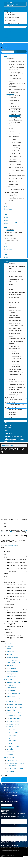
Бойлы (5, 773)
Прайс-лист (9, 2)
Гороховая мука (12, 102)
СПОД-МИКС (9, 648)
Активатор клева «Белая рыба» (13, 670)
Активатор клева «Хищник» (12, 671)
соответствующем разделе (11, 545)
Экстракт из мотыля (11, 702)
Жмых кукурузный (13, 181)
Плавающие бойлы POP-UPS (15, 100)
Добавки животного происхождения (15, 15)
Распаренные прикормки (12, 723)
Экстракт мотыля (15, 151)
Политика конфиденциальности (8, 852)
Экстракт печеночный (16, 142)
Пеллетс (11, 125)
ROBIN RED (14, 139)
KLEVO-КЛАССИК (10, 665)
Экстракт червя (15, 147)
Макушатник (11, 131)
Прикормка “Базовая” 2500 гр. (15, 108)
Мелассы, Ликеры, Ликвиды (13, 23)
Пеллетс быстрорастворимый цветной (15, 698)
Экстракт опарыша (16, 153)
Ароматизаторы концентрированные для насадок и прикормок (13, 437)
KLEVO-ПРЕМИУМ (10, 666)
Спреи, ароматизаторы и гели (10, 766)
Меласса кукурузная (13, 197)
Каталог (6, 11)
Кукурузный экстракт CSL (12, 760)
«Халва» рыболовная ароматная (16, 130)
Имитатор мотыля (13, 75)
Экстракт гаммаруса (16, 145)
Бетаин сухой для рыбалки (14, 158)
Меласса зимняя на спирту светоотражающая (16, 705)
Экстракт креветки (16, 150)
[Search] (15, 51)
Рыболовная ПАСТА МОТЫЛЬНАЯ (16, 114)
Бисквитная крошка (11, 696)
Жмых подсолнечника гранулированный (17, 89)
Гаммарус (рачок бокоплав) (15, 156)
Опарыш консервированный (15, 78)
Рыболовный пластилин (11, 668)
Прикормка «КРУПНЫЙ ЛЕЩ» (15, 109)
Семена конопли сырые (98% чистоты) (14, 716)
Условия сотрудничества (12, 4)
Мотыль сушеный (10, 749)
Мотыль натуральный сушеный (15, 159)
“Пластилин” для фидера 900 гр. (15, 119)
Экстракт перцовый (16, 141)
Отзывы (6, 34)
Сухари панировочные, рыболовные (16, 173)
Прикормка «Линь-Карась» (12, 657)
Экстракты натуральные (14, 136)
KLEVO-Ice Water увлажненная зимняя (17, 59)
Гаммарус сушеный (10, 751)
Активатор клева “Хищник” (14, 122)
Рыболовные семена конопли (15, 184)
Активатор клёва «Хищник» (12, 684)
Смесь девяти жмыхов (11, 673)
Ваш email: (3, 803)
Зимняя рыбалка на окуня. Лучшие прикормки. (10, 833)
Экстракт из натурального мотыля (16, 91)
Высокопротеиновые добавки (13, 17)
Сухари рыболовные (11, 690)
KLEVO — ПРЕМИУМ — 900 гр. (15, 117)
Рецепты (8, 26)
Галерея (6, 36)
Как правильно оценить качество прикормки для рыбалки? (12, 816)
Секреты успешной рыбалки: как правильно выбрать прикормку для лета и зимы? (13, 842)
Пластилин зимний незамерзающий (16, 67)
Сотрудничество (8, 39)
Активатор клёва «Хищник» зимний (16, 64)
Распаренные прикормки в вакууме (16, 189)
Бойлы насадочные (13, 105)
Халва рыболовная (10, 685)
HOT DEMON (14, 137)
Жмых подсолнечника (11, 695)
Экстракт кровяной (16, 148)
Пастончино (11, 103)
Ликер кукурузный (13, 195)
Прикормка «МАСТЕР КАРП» (14, 111)
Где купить (6, 29)
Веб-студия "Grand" (5, 856)
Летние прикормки (11, 14)
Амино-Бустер (9, 759)
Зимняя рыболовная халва (14, 66)
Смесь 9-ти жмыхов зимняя (14, 72)
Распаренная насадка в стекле (13, 721)
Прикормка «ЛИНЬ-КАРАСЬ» (15, 106)
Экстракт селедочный (16, 144)
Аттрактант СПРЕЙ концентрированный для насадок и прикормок (14, 440)
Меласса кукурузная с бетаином (13, 762)
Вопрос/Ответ (10, 5)
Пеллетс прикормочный (11, 677)
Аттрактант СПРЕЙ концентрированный (15, 768)
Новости (6, 9)
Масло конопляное (10, 755)
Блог (5, 28)
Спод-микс (11, 98)
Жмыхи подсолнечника (11, 713)
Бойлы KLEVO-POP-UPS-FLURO (15, 95)
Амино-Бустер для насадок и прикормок (17, 194)
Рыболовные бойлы (11, 20)
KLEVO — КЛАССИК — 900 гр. (15, 116)
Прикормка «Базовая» (11, 656)
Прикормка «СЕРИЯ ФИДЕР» (15, 112)
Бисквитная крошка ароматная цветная (17, 77)
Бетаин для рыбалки (11, 748)
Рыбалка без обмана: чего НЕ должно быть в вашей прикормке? (13, 813)
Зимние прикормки (11, 12)
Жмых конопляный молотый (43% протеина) (16, 712)
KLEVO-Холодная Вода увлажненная (14, 682)
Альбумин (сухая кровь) (14, 92)
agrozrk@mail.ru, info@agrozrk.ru (10, 795)
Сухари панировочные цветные (13, 718)
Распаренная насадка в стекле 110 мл (17, 190)
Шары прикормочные (13, 123)
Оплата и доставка (8, 33)
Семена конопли (10, 19)
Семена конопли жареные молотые (14, 715)
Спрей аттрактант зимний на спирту (16, 84)
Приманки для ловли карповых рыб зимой (9, 824)
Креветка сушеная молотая (15, 161)
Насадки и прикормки (12, 22)
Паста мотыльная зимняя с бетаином (17, 83)
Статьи (5, 25)
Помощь (6, 37)
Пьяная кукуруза (12, 97)
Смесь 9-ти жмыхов (10, 691)
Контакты (6, 40)
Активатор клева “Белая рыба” (15, 120)
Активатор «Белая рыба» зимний (16, 73)
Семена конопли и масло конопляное (11, 752)
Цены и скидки (7, 31)
